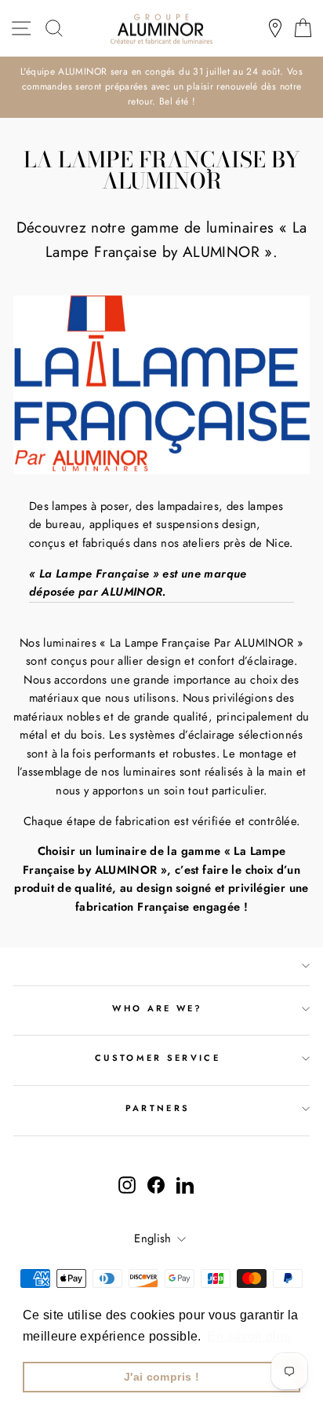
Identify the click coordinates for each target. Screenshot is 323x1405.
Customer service (157, 1057)
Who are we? (157, 1008)
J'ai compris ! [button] (161, 1376)
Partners (158, 1108)
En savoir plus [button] (248, 1336)
